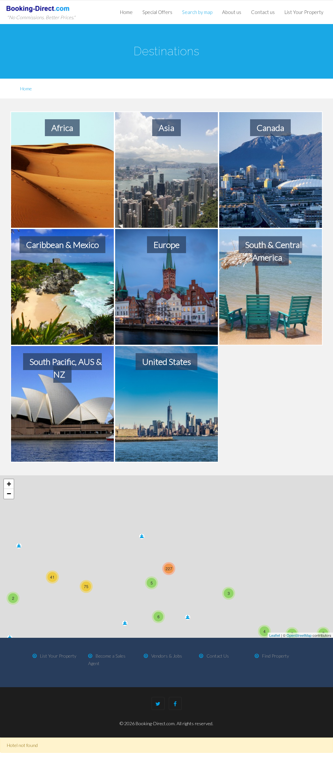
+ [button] (9, 484)
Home (126, 12)
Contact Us (217, 656)
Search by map (197, 12)
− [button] (9, 494)
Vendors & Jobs (166, 656)
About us (231, 12)
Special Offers (157, 12)
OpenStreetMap (299, 635)
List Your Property (304, 12)
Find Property (275, 656)
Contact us (263, 12)
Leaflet (274, 635)
